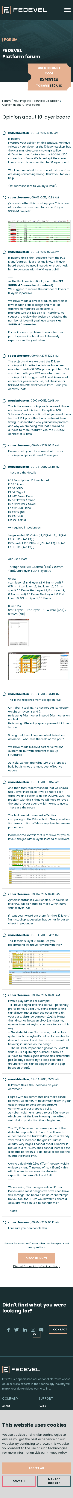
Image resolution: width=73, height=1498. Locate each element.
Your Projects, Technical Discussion (36, 101)
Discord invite (37, 1258)
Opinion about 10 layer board (21, 105)
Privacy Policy (57, 1452)
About (6, 1406)
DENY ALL (19, 1481)
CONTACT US (50, 1332)
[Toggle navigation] (67, 10)
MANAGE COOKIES (54, 1481)
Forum (6, 101)
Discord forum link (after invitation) (36, 1266)
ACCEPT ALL (36, 1468)
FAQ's (42, 1406)
